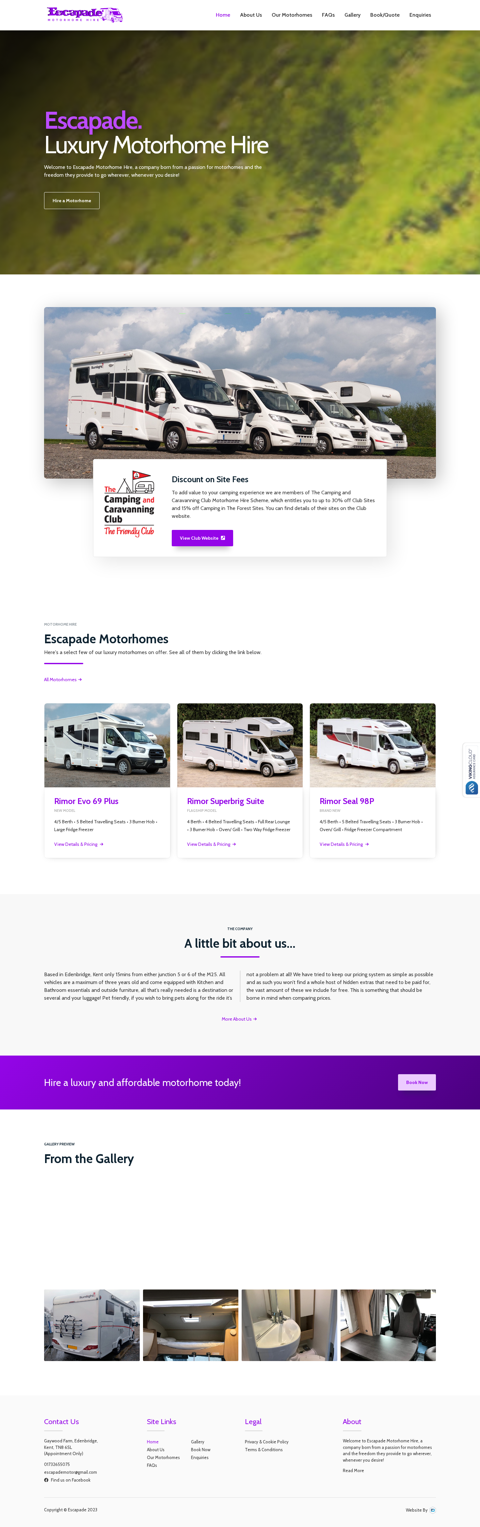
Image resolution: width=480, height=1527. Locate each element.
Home (223, 15)
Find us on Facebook (67, 1480)
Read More (353, 1470)
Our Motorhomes (292, 15)
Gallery (352, 15)
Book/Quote (385, 15)
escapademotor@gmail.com (70, 1472)
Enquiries (420, 15)
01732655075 (57, 1464)
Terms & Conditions (264, 1449)
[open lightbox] (92, 1250)
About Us (251, 15)
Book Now (417, 1082)
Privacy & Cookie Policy (267, 1441)
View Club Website (202, 538)
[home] (85, 15)
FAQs (328, 15)
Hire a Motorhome (72, 201)
